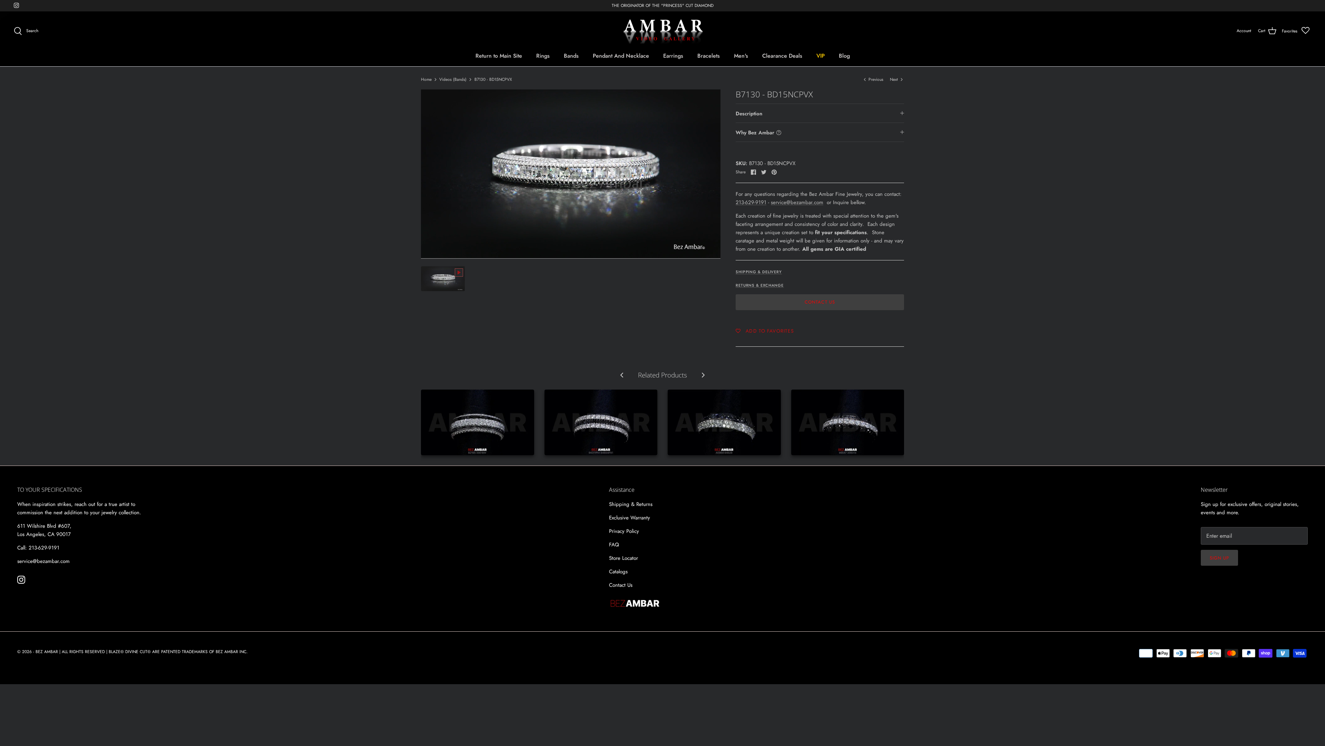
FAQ (614, 544)
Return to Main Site (498, 56)
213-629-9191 (751, 202)
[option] (570, 173)
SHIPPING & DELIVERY (759, 272)
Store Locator (623, 558)
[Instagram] (16, 5)
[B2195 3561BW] (477, 422)
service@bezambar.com (797, 202)
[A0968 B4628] (724, 422)
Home (426, 79)
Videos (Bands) (453, 79)
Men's (741, 56)
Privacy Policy (624, 531)
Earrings (673, 56)
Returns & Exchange (760, 285)
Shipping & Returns (630, 504)
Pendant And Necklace (621, 56)
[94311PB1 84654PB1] (601, 422)
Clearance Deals (782, 56)
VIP (820, 56)
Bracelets (708, 56)
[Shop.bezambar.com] (662, 31)
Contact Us (820, 302)
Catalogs (618, 571)
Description (749, 113)
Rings (543, 56)
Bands (571, 56)
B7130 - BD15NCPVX (493, 79)
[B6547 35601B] (847, 422)
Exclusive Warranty (629, 518)
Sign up (1219, 558)
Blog (844, 56)
